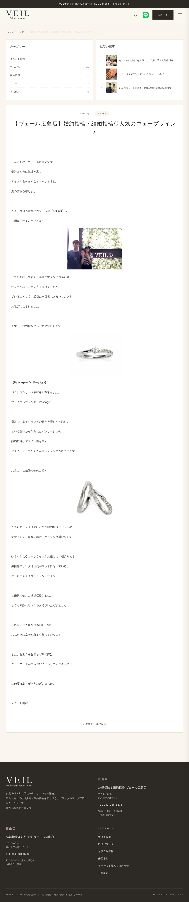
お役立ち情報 (106, 851)
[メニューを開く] (180, 15)
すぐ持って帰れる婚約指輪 (113, 865)
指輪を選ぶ (104, 837)
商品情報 (49, 75)
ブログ (20, 31)
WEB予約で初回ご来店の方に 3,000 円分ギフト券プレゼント (94, 3)
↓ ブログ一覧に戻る (94, 724)
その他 (49, 91)
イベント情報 (49, 58)
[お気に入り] (135, 15)
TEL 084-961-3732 (18, 854)
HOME (9, 31)
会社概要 (103, 872)
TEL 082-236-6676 (110, 804)
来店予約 (163, 14)
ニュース (49, 83)
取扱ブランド (106, 844)
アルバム (49, 67)
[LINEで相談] (145, 14)
